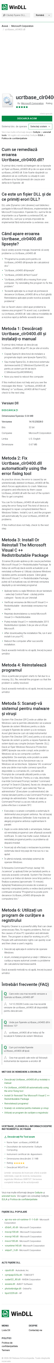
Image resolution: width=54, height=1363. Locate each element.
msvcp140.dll (11, 1236)
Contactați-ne (35, 1330)
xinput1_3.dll (11, 1250)
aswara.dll (10, 1284)
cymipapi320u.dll (13, 1275)
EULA (40, 135)
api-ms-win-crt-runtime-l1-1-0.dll (21, 1219)
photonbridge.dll (13, 1288)
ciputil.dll (9, 1270)
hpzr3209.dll (11, 1293)
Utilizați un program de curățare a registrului (26, 1112)
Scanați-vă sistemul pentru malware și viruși (26, 1108)
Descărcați (10, 410)
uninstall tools (9, 1196)
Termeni (6, 1350)
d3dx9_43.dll (11, 1227)
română (40, 15)
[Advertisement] (27, 64)
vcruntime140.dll (13, 1245)
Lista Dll (6, 1330)
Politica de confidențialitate (14, 138)
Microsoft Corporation (22, 26)
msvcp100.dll (11, 1232)
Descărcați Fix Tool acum (21, 1136)
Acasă (5, 26)
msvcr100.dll (11, 1241)
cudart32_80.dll (12, 1279)
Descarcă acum (27, 118)
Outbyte (36, 132)
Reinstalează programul (16, 1103)
